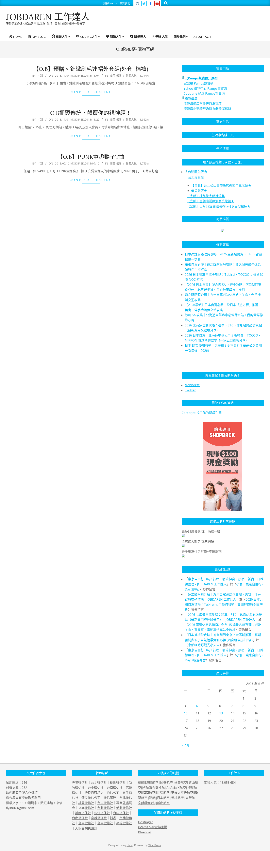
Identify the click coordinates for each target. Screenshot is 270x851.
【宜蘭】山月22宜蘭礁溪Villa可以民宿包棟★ (218, 206)
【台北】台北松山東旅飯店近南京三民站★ (221, 185)
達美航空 (180, 782)
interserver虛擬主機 (152, 827)
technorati (192, 385)
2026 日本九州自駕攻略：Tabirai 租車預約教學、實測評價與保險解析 (224, 604)
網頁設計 (91, 828)
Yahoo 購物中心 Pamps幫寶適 (205, 88)
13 (221, 713)
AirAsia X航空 (176, 787)
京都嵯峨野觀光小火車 (204, 645)
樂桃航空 (177, 798)
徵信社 (83, 782)
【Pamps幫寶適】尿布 (201, 78)
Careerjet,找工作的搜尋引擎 (202, 413)
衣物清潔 (191, 98)
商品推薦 (115, 75)
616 (24, 782)
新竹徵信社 (102, 813)
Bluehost (144, 832)
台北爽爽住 (196, 177)
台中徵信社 (96, 787)
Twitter (190, 390)
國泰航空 (166, 782)
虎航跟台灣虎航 (154, 787)
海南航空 (149, 792)
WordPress (154, 845)
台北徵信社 (99, 782)
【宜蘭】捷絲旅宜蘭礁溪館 (206, 196)
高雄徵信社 (99, 818)
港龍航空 (152, 782)
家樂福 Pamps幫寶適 (198, 83)
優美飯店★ (199, 190)
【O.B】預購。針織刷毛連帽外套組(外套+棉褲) (90, 68)
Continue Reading (91, 92)
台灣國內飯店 (197, 172)
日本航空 (163, 798)
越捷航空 (149, 803)
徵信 (107, 798)
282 (24, 787)
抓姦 (94, 792)
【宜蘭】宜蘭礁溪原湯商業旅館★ (210, 201)
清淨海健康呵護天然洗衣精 (203, 103)
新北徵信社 (124, 808)
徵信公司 (113, 792)
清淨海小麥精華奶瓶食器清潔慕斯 (207, 108)
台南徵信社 (115, 787)
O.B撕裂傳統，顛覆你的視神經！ (90, 112)
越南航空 (163, 803)
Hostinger (145, 822)
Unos (130, 845)
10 (186, 713)
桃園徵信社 (118, 782)
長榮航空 (163, 792)
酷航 (152, 798)
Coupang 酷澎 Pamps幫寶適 (204, 93)
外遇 (126, 803)
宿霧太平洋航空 (182, 792)
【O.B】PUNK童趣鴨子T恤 (90, 156)
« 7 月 (186, 745)
